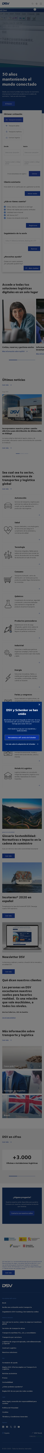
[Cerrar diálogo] (39, 704)
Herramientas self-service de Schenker (22, 737)
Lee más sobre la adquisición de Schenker (21, 744)
